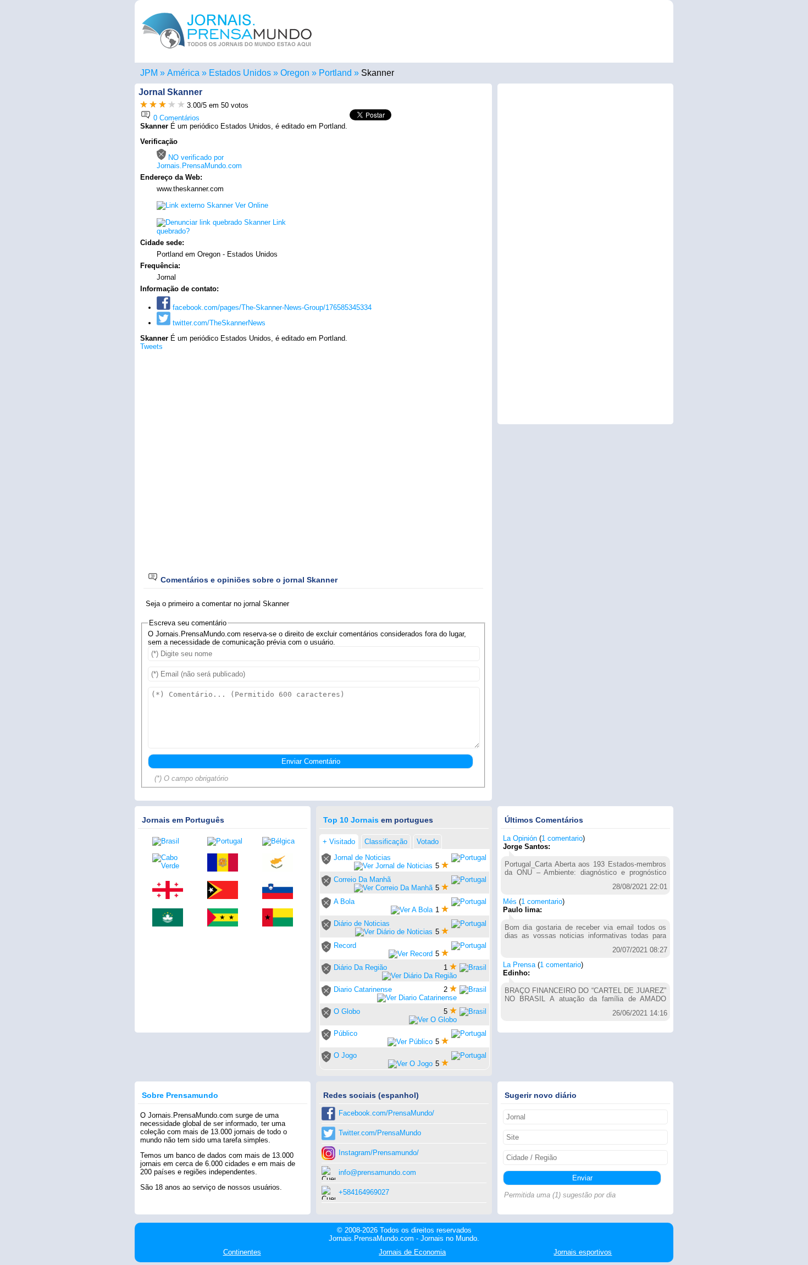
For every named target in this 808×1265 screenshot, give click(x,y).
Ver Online (250, 205)
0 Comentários (175, 118)
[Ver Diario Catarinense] (417, 998)
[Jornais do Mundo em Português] (227, 51)
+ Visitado (339, 841)
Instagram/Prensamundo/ (379, 1153)
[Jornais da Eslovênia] (281, 891)
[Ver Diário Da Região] (419, 976)
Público (345, 1033)
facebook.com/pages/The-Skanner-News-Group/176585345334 (271, 307)
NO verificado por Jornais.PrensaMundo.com (199, 161)
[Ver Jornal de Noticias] (393, 866)
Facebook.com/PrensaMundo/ (386, 1113)
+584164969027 (364, 1192)
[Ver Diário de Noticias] (394, 932)
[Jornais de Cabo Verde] (171, 861)
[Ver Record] (411, 954)
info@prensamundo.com (377, 1172)
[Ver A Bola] (412, 910)
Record (345, 945)
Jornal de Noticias (362, 857)
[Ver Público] (410, 1041)
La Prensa (519, 965)
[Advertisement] (394, 207)
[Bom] (162, 105)
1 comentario (562, 838)
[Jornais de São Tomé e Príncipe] (226, 918)
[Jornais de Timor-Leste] (226, 891)
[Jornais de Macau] (171, 918)
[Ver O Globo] (433, 1020)
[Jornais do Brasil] (171, 841)
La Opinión (520, 838)
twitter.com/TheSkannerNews (217, 323)
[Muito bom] (171, 105)
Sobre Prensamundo (180, 1095)
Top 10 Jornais (351, 819)
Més (510, 901)
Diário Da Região (360, 967)
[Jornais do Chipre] (281, 863)
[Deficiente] (143, 105)
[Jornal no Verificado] (326, 862)
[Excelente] (181, 105)
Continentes (242, 1252)
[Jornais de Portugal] (226, 841)
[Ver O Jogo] (410, 1063)
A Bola (344, 901)
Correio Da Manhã (362, 879)
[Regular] (153, 105)
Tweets (151, 346)
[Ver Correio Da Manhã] (393, 888)
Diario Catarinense (363, 989)
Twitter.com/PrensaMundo (380, 1133)
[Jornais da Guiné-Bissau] (281, 918)
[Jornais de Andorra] (226, 863)
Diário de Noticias (362, 923)
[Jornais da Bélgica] (281, 841)
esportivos (583, 1252)
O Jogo (345, 1055)
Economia (412, 1252)
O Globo (347, 1011)
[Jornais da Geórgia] (171, 891)
